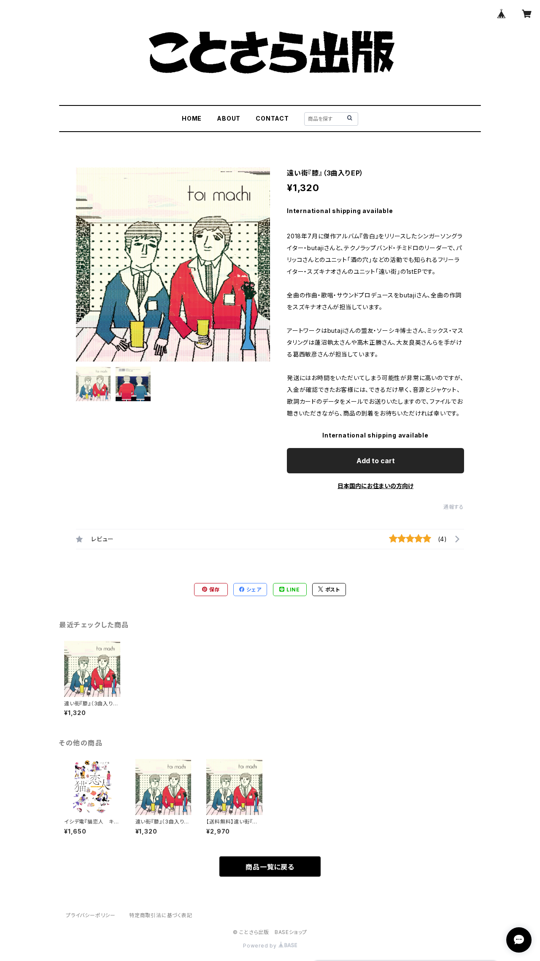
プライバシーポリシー (91, 915)
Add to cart (375, 460)
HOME (192, 118)
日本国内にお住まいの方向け (375, 485)
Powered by (260, 945)
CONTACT (272, 118)
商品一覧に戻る (270, 867)
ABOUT (228, 118)
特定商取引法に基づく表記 (160, 915)
